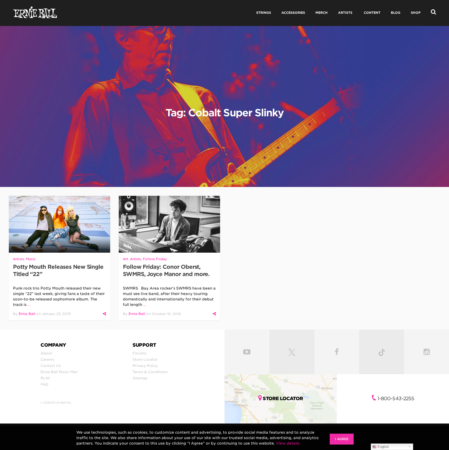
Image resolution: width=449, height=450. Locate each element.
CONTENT (372, 13)
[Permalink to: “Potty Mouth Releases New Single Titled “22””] (59, 224)
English (383, 447)
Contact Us (51, 366)
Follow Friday (155, 259)
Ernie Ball (27, 314)
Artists (18, 259)
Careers (47, 359)
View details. (288, 443)
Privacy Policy (145, 366)
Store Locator (145, 359)
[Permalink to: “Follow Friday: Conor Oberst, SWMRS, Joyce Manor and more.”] (169, 224)
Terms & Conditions (150, 372)
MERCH (321, 13)
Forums (139, 353)
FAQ (44, 384)
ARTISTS (345, 13)
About (46, 353)
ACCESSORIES (293, 13)
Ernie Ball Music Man (59, 372)
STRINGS (263, 13)
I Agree (341, 439)
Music (31, 259)
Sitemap (140, 378)
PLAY (45, 378)
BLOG (395, 13)
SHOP (415, 13)
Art (125, 259)
